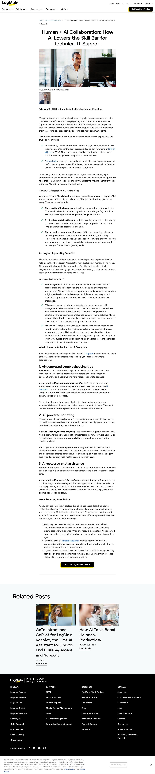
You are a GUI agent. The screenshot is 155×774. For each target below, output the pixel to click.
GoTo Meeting (17, 734)
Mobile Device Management (59, 708)
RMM (48, 692)
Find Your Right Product (93, 692)
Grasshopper (16, 740)
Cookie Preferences (118, 765)
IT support (89, 353)
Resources (35, 9)
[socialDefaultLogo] (29, 748)
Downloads (87, 702)
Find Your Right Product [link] (141, 9)
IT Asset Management (56, 718)
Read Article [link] (41, 663)
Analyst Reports (89, 724)
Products (6, 9)
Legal (119, 708)
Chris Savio (65, 109)
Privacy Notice (68, 769)
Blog (40, 20)
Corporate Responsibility (129, 697)
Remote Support (54, 702)
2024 (67, 90)
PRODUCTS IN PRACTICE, (54, 90)
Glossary (86, 729)
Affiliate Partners (125, 729)
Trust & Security (124, 713)
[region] (77, 765)
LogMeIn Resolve (18, 692)
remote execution (70, 540)
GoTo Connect (17, 724)
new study (52, 161)
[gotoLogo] (10, 3)
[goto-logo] (77, 680)
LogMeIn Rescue (18, 697)
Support (125, 3)
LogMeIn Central (18, 708)
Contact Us (122, 724)
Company (50, 9)
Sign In (147, 3)
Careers (121, 718)
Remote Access (53, 697)
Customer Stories (90, 713)
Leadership (122, 702)
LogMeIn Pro (16, 702)
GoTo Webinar (17, 729)
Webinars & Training (91, 718)
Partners (137, 3)
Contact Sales (114, 3)
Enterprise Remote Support (59, 724)
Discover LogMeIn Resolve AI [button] (77, 564)
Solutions (20, 9)
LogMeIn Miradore (18, 713)
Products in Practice (53, 20)
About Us (121, 692)
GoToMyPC (15, 718)
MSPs (63, 9)
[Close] (151, 764)
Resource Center (89, 697)
